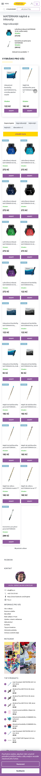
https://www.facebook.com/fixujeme (18, 596)
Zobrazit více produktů (19, 52)
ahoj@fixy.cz (11, 590)
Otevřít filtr (20, 134)
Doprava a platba (9, 611)
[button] (6, 91)
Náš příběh (7, 614)
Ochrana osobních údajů (11, 632)
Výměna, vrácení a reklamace (13, 619)
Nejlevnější (33, 123)
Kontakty (7, 624)
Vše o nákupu (8, 608)
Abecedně (18, 128)
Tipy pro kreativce (9, 627)
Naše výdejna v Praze (10, 616)
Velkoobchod (8, 622)
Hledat (10, 9)
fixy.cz (9, 600)
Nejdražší (7, 128)
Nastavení (21, 764)
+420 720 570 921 (12, 593)
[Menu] (3, 4)
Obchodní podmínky (10, 630)
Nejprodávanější (21, 123)
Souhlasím (20, 771)
